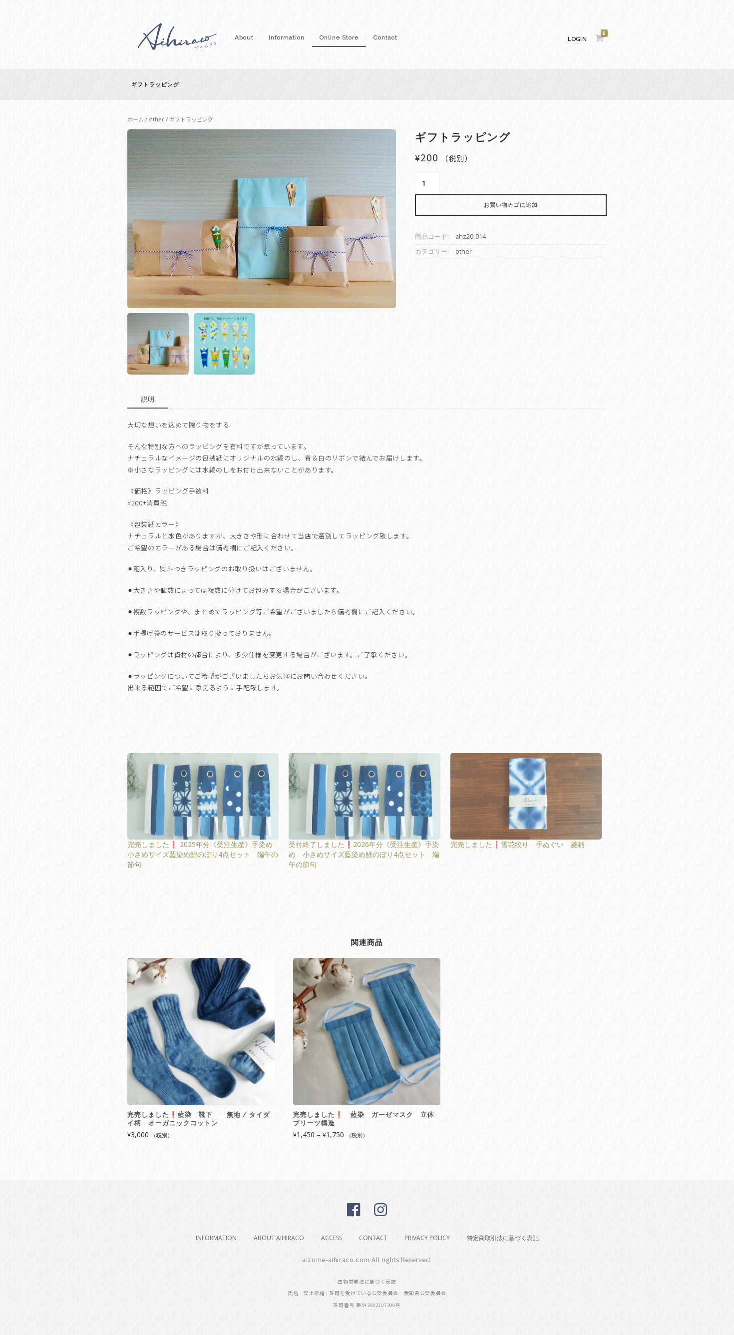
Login (577, 39)
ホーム (135, 119)
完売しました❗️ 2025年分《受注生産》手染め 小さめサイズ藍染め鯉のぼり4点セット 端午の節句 (203, 854)
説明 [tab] (147, 399)
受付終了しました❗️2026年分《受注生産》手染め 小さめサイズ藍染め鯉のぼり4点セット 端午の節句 (364, 854)
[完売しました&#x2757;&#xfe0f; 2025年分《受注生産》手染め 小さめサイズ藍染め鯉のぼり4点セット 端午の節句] (203, 796)
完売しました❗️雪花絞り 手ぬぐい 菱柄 (517, 844)
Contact (385, 37)
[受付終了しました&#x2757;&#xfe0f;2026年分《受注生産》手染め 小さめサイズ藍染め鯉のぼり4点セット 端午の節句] (364, 796)
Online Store (339, 37)
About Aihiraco (279, 1238)
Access (331, 1238)
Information (287, 37)
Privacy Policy (427, 1238)
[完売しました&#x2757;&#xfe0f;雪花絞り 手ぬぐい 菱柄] (526, 796)
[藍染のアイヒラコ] (177, 56)
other (156, 119)
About (244, 37)
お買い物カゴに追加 (511, 205)
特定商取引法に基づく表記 (503, 1238)
